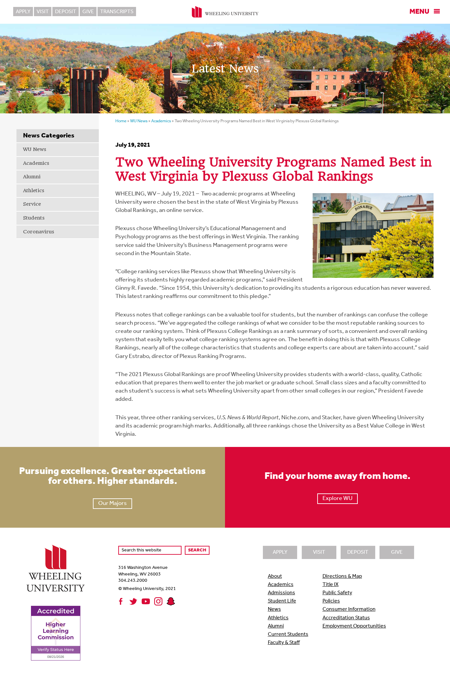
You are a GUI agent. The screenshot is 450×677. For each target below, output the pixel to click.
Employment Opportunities (354, 626)
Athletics (33, 190)
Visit (43, 12)
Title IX (331, 584)
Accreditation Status (346, 618)
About (275, 576)
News (274, 609)
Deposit (65, 12)
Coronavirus (38, 232)
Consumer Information (349, 609)
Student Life (282, 601)
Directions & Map (342, 576)
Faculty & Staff (284, 642)
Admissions (281, 593)
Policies (331, 601)
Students (33, 218)
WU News (34, 149)
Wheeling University (225, 12)
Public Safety (337, 593)
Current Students (288, 634)
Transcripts (116, 12)
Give (88, 12)
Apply (23, 12)
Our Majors (112, 504)
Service (32, 204)
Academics (36, 163)
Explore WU (337, 499)
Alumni (32, 177)
